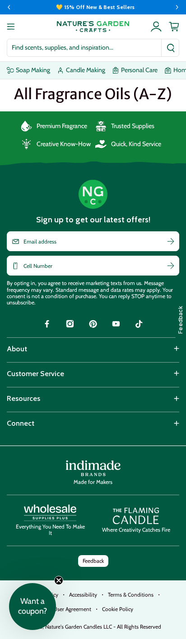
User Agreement (72, 609)
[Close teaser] (58, 580)
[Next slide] (177, 7)
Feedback (93, 560)
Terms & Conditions (130, 594)
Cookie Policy (117, 609)
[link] (47, 325)
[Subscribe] (170, 241)
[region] (93, 7)
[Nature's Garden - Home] (93, 26)
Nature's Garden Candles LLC (103, 626)
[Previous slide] (9, 7)
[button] (32, 606)
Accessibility (83, 594)
